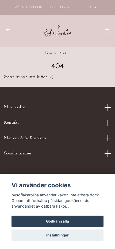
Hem (48, 53)
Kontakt (11, 122)
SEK (89, 7)
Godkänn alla (57, 221)
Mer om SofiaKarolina (25, 138)
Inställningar (57, 235)
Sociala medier (18, 153)
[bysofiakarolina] (57, 31)
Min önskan (15, 107)
